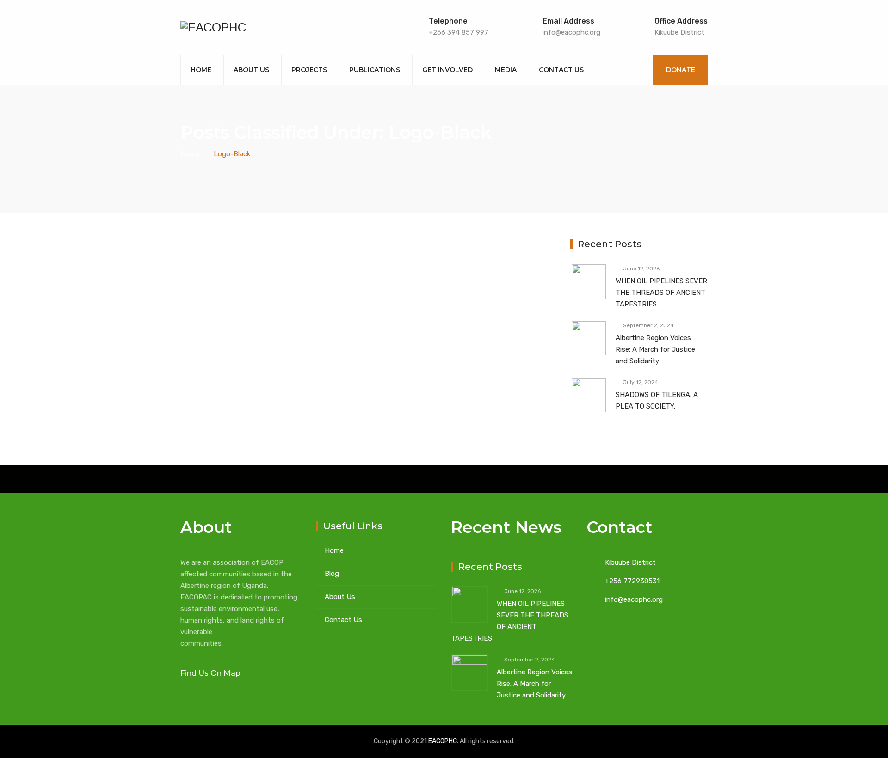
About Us (251, 70)
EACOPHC (442, 741)
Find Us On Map (211, 673)
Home (201, 70)
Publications (374, 70)
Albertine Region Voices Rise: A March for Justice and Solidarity (655, 349)
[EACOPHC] (213, 27)
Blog (332, 573)
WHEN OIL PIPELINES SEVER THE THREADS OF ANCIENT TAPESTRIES (661, 292)
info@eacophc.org (634, 599)
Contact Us (561, 70)
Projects (309, 70)
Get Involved (447, 70)
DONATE (680, 70)
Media (506, 70)
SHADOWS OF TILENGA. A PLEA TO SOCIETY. (657, 400)
